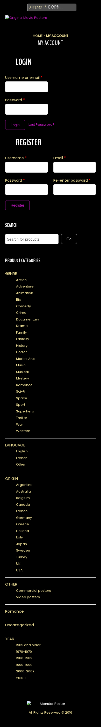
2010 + (21, 677)
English (22, 451)
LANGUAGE (15, 445)
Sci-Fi (20, 391)
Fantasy (22, 338)
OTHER (11, 584)
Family (21, 332)
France (22, 511)
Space (21, 398)
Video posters (28, 597)
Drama (22, 325)
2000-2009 (25, 671)
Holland (22, 530)
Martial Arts (25, 358)
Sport (20, 404)
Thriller (21, 417)
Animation (24, 293)
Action (21, 279)
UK (18, 563)
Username (16, 157)
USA (19, 570)
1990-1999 (24, 664)
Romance (24, 385)
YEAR (9, 638)
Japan (21, 544)
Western (23, 430)
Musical (22, 371)
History (21, 345)
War (19, 424)
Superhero (25, 411)
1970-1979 (24, 651)
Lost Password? (41, 124)
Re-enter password (72, 180)
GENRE (11, 273)
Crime (21, 312)
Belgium (23, 497)
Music (21, 365)
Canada (23, 504)
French (21, 457)
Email (59, 157)
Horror (21, 352)
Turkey (21, 557)
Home (38, 35)
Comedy (23, 306)
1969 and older (28, 645)
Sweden (23, 550)
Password (15, 100)
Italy (19, 537)
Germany (24, 517)
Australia (23, 491)
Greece (22, 524)
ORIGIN (11, 478)
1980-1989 (24, 658)
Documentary (27, 319)
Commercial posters (33, 590)
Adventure (25, 286)
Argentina (24, 484)
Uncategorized (19, 625)
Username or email (23, 77)
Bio (18, 299)
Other (21, 464)
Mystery (22, 378)
